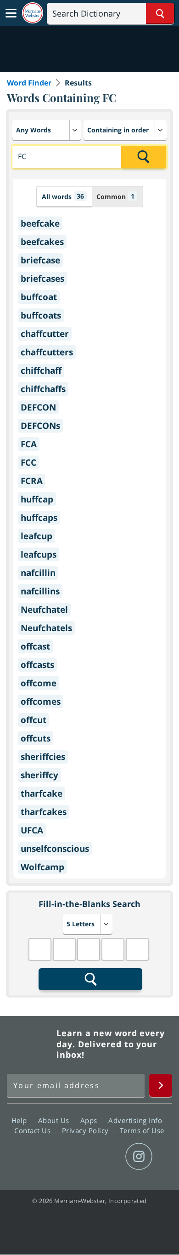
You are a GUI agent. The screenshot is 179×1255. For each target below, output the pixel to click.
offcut (33, 720)
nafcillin (38, 573)
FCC (28, 462)
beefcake (40, 223)
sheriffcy (39, 775)
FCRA (32, 481)
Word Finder (29, 83)
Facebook (39, 1156)
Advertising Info (136, 1120)
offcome (38, 683)
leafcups (38, 554)
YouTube (105, 1156)
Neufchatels (46, 628)
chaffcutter (45, 334)
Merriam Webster (30, 1044)
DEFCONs (40, 426)
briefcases (42, 279)
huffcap (37, 499)
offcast (35, 646)
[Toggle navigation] (11, 13)
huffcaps (39, 518)
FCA (29, 444)
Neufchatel (44, 610)
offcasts (37, 665)
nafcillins (40, 591)
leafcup (36, 536)
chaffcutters (47, 352)
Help (20, 1120)
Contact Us (33, 1130)
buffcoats (41, 315)
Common (115, 196)
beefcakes (42, 242)
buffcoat (39, 297)
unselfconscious (55, 849)
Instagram (138, 1156)
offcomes (41, 701)
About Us (55, 1120)
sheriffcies (43, 757)
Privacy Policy (86, 1130)
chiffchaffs (43, 389)
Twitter (72, 1156)
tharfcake (41, 793)
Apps (90, 1120)
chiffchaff (41, 370)
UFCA (32, 830)
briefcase (40, 260)
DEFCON (38, 407)
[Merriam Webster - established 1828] (32, 13)
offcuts (35, 738)
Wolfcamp (42, 867)
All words (63, 196)
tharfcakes (44, 812)
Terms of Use (142, 1130)
